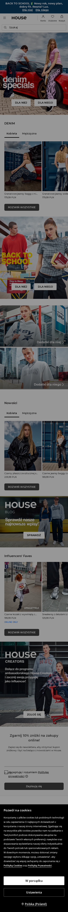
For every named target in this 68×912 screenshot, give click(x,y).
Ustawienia (34, 892)
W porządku (34, 881)
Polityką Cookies (13, 865)
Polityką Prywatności (40, 865)
